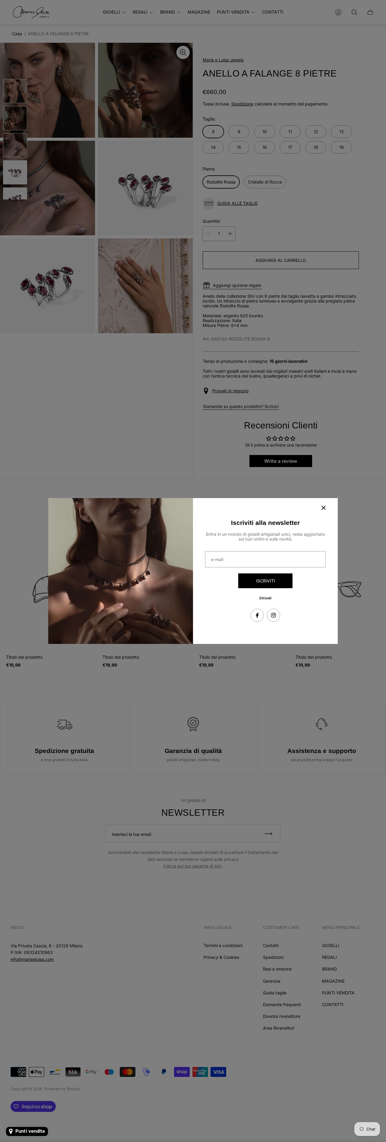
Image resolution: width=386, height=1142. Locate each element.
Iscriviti (265, 580)
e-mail (217, 559)
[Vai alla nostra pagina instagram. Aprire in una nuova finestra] (273, 615)
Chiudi (265, 598)
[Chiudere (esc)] (323, 507)
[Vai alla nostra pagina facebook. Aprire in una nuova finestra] (257, 615)
